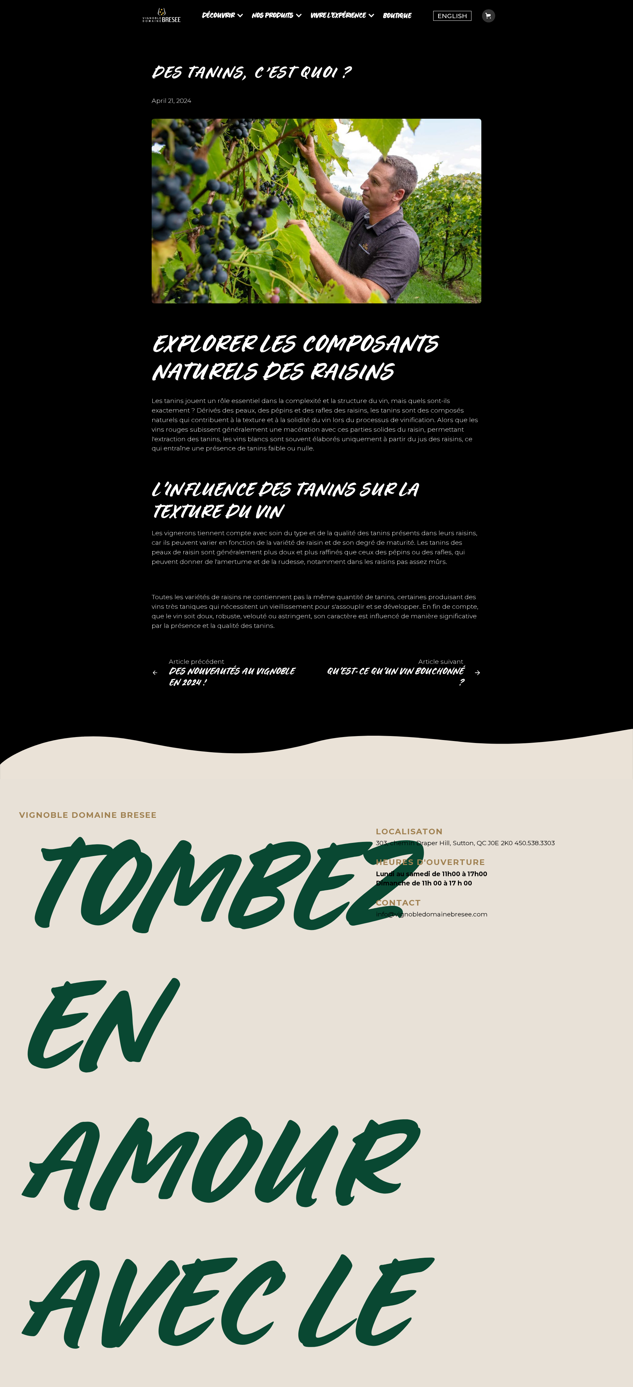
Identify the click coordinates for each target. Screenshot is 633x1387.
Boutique (397, 16)
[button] (224, 16)
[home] (161, 16)
